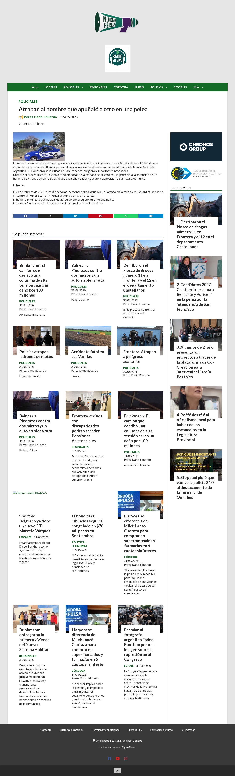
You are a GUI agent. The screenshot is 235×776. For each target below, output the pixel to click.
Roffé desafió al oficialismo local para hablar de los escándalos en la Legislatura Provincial (196, 427)
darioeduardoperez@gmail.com (117, 747)
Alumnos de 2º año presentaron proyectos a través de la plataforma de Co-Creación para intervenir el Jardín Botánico (196, 362)
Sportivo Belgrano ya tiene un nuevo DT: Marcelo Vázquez (35, 523)
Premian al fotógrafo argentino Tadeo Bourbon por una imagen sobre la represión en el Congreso (139, 644)
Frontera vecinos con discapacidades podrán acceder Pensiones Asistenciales (87, 428)
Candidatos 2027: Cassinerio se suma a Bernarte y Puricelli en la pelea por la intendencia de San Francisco (195, 297)
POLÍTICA (156, 87)
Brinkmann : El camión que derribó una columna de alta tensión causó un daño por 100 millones (34, 280)
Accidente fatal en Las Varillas (87, 354)
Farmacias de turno (161, 729)
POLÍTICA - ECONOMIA (79, 544)
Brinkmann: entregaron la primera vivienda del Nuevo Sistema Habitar (34, 639)
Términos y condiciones (105, 729)
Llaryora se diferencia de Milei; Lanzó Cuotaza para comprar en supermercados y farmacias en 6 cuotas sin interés (140, 533)
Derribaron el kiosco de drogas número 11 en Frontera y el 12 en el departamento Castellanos (140, 277)
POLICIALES (71, 87)
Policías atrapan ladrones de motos (36, 354)
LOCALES (51, 87)
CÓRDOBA (121, 87)
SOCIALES (180, 87)
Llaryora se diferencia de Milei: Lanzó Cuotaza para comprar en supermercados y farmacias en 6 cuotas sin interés (88, 647)
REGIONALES (98, 87)
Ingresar (189, 729)
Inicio (34, 87)
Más (196, 87)
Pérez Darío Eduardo (40, 117)
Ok (117, 771)
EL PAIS (139, 87)
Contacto (46, 729)
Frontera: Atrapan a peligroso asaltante (139, 356)
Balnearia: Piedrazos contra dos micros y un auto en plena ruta (87, 272)
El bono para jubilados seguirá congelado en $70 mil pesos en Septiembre (87, 525)
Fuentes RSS (135, 729)
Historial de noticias (72, 729)
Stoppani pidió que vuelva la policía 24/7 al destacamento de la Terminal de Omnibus (195, 487)
